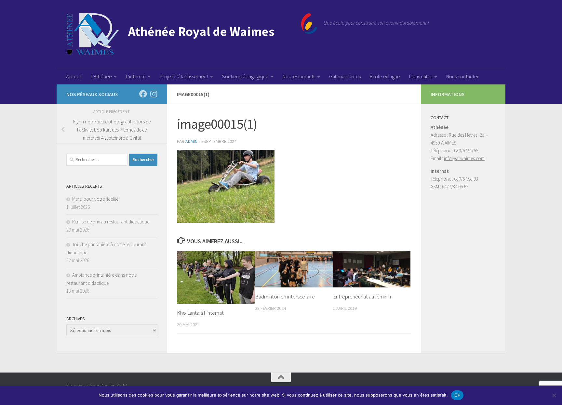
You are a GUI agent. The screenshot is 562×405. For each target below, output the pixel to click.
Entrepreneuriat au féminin (362, 296)
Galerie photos (345, 76)
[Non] (554, 395)
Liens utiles (420, 76)
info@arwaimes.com (464, 158)
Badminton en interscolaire (285, 296)
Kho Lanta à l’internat (200, 312)
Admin (191, 141)
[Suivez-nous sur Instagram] (153, 94)
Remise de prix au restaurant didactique (110, 222)
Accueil (74, 76)
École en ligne (385, 76)
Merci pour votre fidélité (95, 199)
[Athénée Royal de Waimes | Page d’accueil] (191, 34)
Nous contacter (462, 76)
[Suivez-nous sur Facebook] (143, 94)
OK (457, 395)
